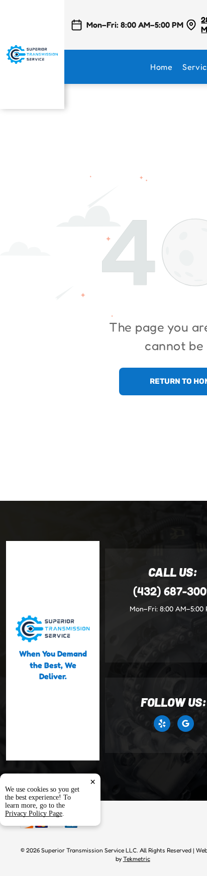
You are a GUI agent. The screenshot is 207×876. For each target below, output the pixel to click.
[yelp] (162, 724)
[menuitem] (166, 66)
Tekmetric (136, 858)
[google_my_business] (185, 724)
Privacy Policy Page (33, 813)
